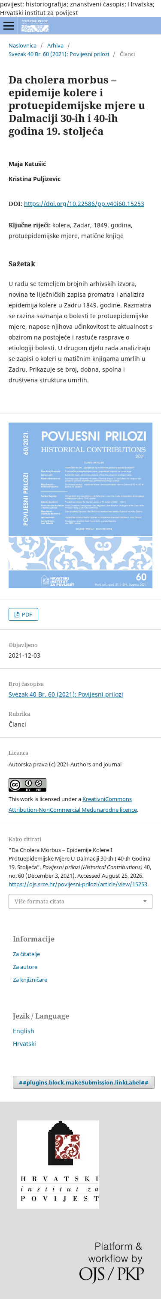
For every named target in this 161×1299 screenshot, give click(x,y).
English (23, 1031)
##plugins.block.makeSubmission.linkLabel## (84, 1082)
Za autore (25, 967)
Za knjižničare (30, 979)
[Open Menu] (8, 25)
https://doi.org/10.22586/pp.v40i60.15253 (84, 204)
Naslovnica (22, 45)
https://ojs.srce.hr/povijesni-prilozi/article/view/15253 (78, 884)
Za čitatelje (26, 954)
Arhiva (55, 45)
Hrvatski (24, 1044)
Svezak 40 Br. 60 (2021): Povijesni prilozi (59, 54)
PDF (26, 614)
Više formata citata (39, 901)
